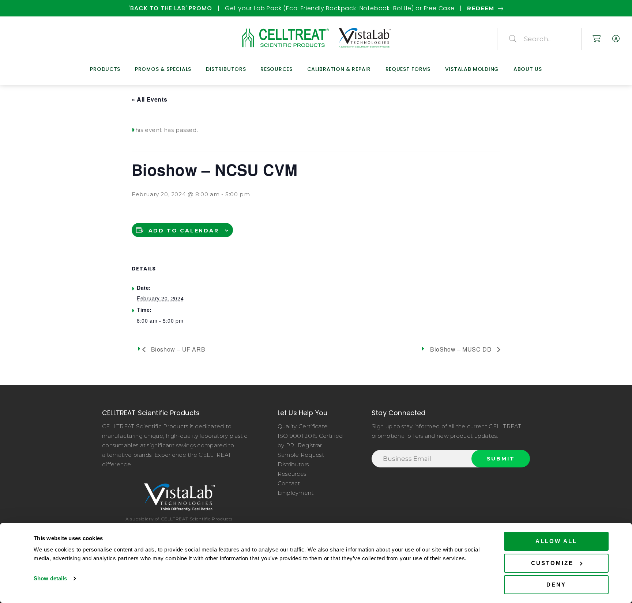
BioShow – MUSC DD (461, 349)
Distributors (226, 69)
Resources (276, 69)
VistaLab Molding (472, 69)
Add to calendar (183, 230)
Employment (296, 492)
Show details (50, 578)
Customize (552, 563)
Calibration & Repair (339, 69)
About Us (528, 69)
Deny (556, 584)
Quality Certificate (303, 426)
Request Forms (407, 69)
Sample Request (301, 454)
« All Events (149, 99)
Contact (289, 483)
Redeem (480, 8)
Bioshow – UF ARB (177, 349)
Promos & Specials (163, 69)
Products (105, 69)
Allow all (556, 541)
